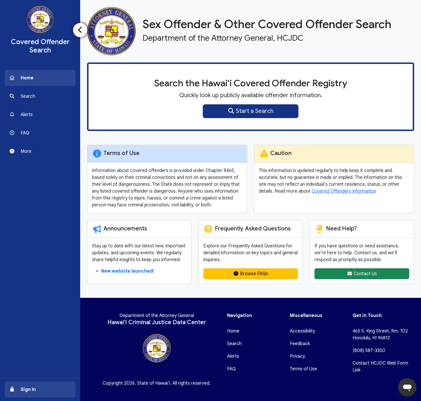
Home (233, 331)
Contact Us (365, 274)
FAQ (231, 369)
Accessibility (302, 331)
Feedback (300, 344)
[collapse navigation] (80, 30)
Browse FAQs (253, 274)
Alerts (233, 356)
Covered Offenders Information (344, 191)
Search (234, 344)
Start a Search (254, 111)
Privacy (297, 356)
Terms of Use (303, 369)
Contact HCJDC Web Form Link (380, 366)
